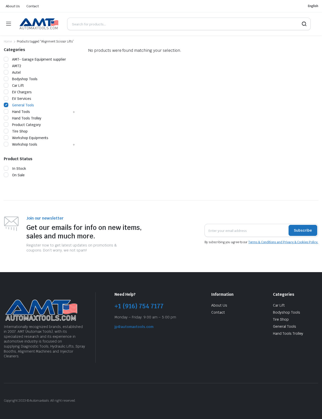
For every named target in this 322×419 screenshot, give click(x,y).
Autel (16, 72)
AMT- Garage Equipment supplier (39, 59)
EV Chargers (22, 92)
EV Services (21, 98)
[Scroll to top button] (310, 407)
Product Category (26, 124)
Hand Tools (21, 111)
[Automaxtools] (39, 23)
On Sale (18, 175)
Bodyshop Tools (24, 79)
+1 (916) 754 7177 (139, 306)
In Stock (19, 168)
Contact (32, 6)
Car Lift (18, 85)
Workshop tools (24, 144)
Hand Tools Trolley (26, 118)
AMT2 (16, 66)
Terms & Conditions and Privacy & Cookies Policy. (283, 242)
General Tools (23, 105)
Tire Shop (20, 131)
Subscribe (303, 230)
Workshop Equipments (30, 138)
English (313, 6)
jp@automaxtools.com (133, 326)
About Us (13, 6)
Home (8, 41)
